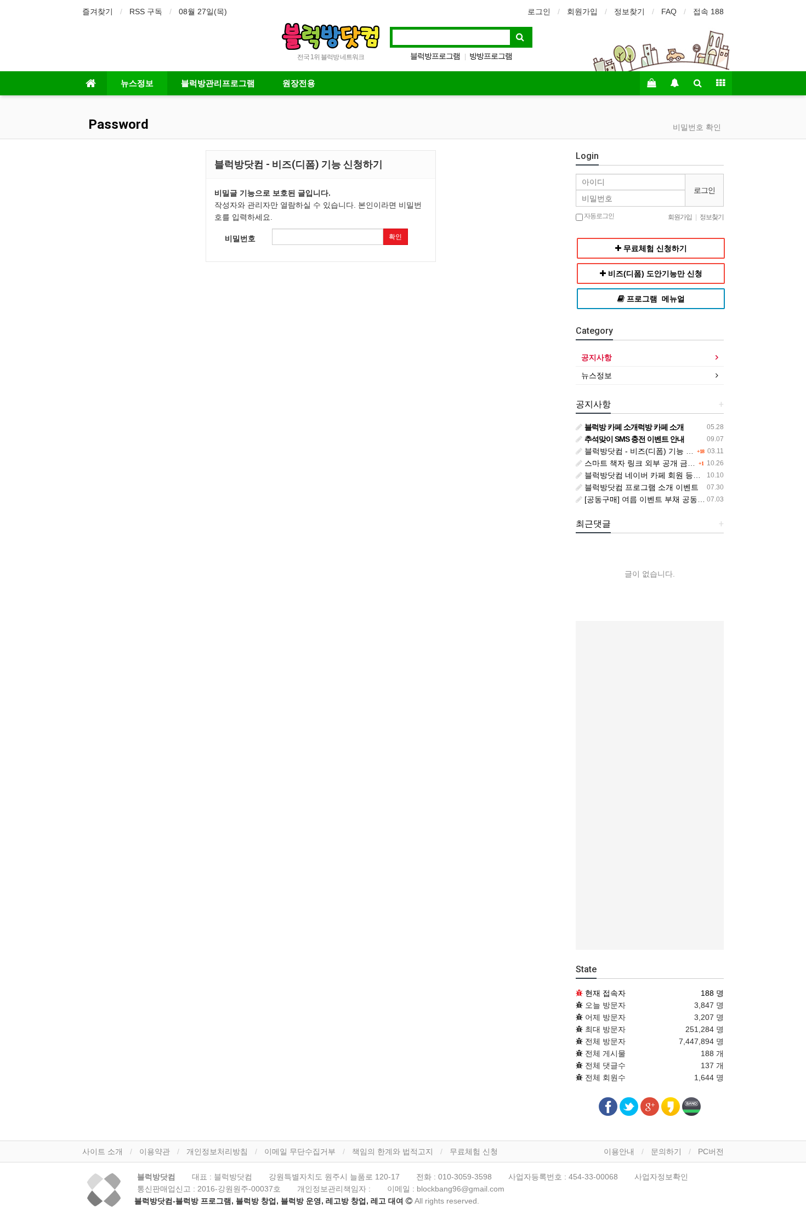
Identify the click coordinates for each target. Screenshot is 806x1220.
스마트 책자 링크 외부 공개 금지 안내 (647, 463)
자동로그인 (598, 216)
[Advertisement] (650, 785)
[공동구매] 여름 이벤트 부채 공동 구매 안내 (657, 499)
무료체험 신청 (474, 1151)
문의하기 (666, 1151)
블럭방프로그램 (435, 56)
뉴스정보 (137, 83)
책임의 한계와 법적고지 (392, 1151)
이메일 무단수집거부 (300, 1151)
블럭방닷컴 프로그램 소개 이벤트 (640, 487)
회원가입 (582, 11)
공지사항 (596, 357)
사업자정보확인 (661, 1176)
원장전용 (298, 83)
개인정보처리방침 (217, 1151)
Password (117, 124)
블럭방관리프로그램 (218, 83)
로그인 (538, 11)
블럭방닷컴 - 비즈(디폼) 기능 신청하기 (649, 451)
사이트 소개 (102, 1151)
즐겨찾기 (97, 11)
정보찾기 (629, 11)
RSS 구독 (145, 11)
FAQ (669, 11)
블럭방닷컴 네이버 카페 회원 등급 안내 (650, 475)
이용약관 (154, 1151)
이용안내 (619, 1151)
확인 (395, 237)
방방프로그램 (490, 56)
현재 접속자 (605, 993)
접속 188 (708, 11)
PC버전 (711, 1151)
